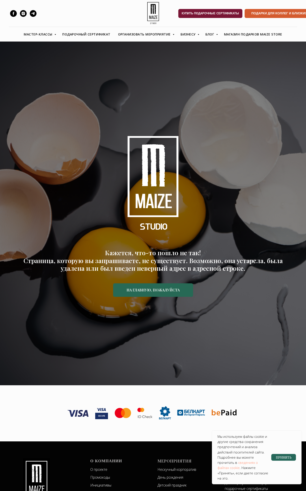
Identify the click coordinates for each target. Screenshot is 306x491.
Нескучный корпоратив (176, 469)
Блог (210, 34)
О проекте (98, 469)
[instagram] (23, 13)
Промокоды (100, 477)
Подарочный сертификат (86, 34)
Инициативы (100, 485)
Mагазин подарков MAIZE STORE (253, 34)
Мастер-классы (38, 34)
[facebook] (13, 13)
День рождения (170, 477)
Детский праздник (172, 485)
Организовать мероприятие (145, 34)
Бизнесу (188, 34)
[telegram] (33, 13)
